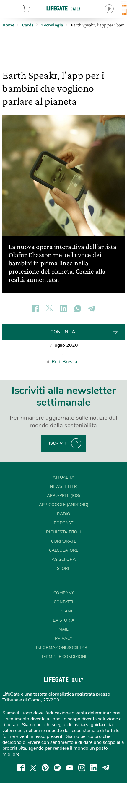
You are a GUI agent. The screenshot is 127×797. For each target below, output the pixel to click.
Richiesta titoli (63, 532)
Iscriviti (58, 443)
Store (35, 9)
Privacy (63, 638)
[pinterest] (45, 767)
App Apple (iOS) (63, 495)
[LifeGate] (63, 8)
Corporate (63, 541)
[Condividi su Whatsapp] (77, 308)
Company (63, 593)
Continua (62, 332)
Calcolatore (63, 550)
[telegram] (106, 767)
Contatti (63, 602)
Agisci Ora (64, 559)
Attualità (63, 477)
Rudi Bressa (64, 362)
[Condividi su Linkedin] (63, 308)
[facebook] (21, 767)
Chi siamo (63, 611)
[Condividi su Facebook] (35, 308)
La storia (63, 620)
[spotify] (57, 767)
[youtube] (69, 767)
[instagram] (81, 767)
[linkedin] (93, 767)
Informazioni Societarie (63, 647)
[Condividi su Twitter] (49, 308)
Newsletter (63, 486)
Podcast (63, 523)
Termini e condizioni (63, 656)
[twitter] (33, 767)
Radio (63, 514)
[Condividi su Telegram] (91, 308)
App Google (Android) (63, 505)
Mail (63, 629)
